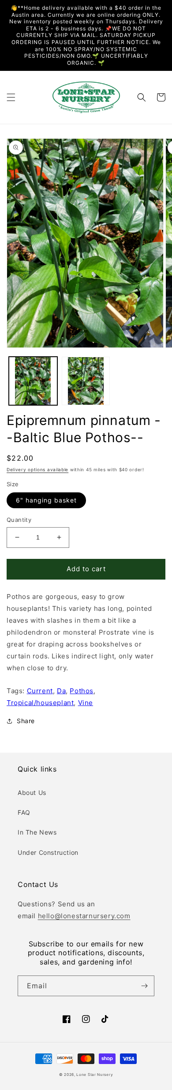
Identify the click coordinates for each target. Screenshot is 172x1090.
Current (40, 691)
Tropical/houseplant (40, 702)
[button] (11, 97)
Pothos (81, 691)
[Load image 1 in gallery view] (33, 381)
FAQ (24, 812)
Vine (85, 702)
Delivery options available (37, 469)
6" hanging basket (46, 500)
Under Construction (48, 852)
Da (61, 691)
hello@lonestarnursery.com (84, 916)
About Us (32, 792)
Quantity (19, 519)
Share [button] (26, 720)
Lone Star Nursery (94, 1074)
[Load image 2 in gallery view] (86, 381)
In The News (37, 832)
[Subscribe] (144, 985)
